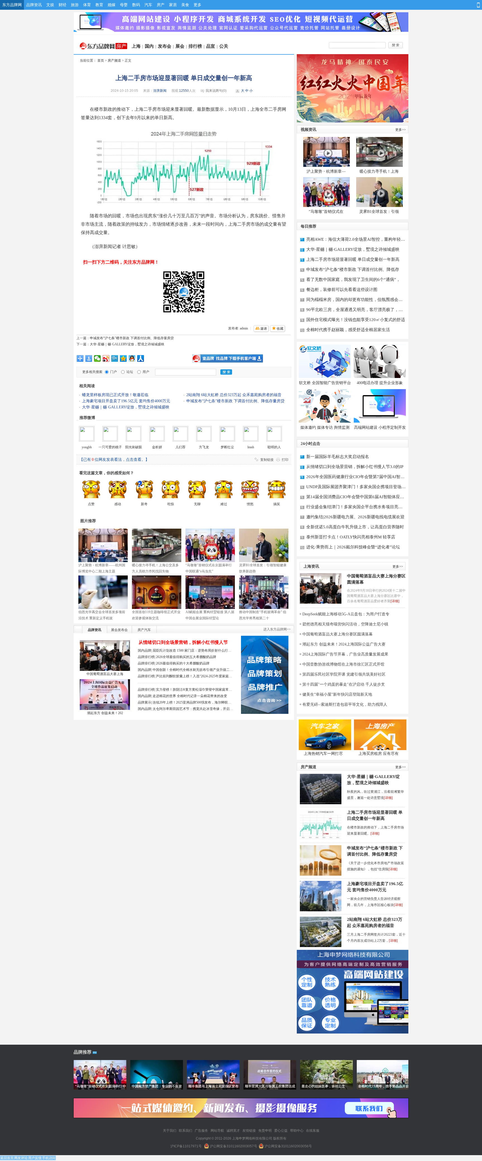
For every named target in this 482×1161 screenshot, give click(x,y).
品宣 (210, 46)
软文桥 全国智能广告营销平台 (325, 383)
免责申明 (265, 1131)
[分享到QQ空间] (123, 358)
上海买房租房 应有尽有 (378, 753)
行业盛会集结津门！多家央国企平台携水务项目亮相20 (354, 507)
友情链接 (249, 1131)
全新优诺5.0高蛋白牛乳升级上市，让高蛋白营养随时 (355, 527)
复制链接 (267, 460)
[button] (416, 5)
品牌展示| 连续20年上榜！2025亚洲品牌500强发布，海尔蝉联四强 (184, 703)
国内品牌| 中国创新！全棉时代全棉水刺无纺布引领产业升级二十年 (185, 670)
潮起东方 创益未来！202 (105, 713)
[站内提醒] (451, 5)
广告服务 (201, 1131)
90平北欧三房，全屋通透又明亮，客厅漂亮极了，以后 (354, 310)
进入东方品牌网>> (277, 629)
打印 (285, 460)
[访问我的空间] (441, 5)
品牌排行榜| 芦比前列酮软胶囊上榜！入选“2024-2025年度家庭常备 (185, 677)
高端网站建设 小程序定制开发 (380, 427)
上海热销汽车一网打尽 (323, 753)
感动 (117, 504)
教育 (99, 5)
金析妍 (157, 447)
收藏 (280, 329)
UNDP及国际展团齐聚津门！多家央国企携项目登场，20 (356, 487)
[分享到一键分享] (88, 358)
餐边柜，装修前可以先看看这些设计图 (341, 289)
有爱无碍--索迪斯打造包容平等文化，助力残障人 (344, 704)
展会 (179, 46)
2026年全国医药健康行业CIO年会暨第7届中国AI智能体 (355, 477)
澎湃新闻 (160, 91)
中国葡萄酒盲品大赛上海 (104, 674)
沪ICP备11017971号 (186, 1146)
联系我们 (185, 1131)
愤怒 (250, 504)
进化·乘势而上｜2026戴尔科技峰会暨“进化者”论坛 (353, 547)
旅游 (75, 5)
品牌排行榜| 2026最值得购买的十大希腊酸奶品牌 (173, 663)
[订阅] (461, 5)
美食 (185, 5)
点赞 (91, 504)
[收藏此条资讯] (471, 5)
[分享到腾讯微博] (114, 358)
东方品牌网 (12, 5)
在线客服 (312, 1131)
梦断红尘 (227, 447)
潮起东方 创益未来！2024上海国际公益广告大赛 (343, 644)
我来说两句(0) (216, 91)
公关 (223, 46)
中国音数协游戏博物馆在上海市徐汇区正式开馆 (343, 664)
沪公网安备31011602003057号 (233, 1146)
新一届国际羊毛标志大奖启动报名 (337, 456)
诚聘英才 (233, 1131)
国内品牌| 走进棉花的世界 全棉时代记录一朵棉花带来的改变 (182, 696)
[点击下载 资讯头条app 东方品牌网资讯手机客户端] (227, 358)
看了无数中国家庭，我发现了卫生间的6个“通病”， (353, 279)
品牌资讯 (34, 5)
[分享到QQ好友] (132, 358)
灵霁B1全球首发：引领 (379, 211)
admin (244, 328)
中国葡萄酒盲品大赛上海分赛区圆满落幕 (376, 579)
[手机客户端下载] (478, 5)
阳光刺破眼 (133, 447)
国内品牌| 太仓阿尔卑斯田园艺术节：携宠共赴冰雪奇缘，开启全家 (185, 709)
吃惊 (170, 504)
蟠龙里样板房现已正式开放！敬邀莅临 (115, 395)
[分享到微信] (97, 358)
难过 (223, 504)
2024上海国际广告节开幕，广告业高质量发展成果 (345, 654)
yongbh (87, 447)
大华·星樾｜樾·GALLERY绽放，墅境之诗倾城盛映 (127, 344)
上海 (136, 46)
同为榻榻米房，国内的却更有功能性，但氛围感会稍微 (354, 300)
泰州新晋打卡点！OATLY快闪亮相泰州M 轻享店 (350, 537)
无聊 (197, 504)
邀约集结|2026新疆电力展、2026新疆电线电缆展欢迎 (355, 517)
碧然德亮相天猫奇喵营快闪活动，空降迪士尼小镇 (345, 624)
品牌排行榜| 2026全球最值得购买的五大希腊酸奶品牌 (177, 657)
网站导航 (217, 1131)
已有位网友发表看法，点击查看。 (114, 459)
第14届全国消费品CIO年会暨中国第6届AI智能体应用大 (355, 497)
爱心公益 (281, 1131)
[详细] (395, 601)
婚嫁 (111, 5)
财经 (62, 5)
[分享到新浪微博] (106, 358)
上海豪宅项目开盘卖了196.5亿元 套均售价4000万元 (126, 401)
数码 (136, 5)
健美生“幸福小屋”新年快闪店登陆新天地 (337, 694)
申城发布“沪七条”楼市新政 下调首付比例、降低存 (352, 269)
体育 (87, 5)
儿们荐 (180, 447)
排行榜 (195, 46)
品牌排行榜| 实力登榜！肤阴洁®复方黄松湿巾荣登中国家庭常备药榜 (185, 690)
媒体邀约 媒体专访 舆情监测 (325, 427)
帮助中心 (296, 1131)
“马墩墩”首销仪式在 (326, 211)
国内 (149, 46)
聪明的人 (274, 447)
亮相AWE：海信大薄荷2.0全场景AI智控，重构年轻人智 (355, 240)
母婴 (124, 5)
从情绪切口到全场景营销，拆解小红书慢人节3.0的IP (354, 466)
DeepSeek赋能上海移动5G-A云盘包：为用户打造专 (345, 614)
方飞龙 (204, 447)
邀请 (263, 329)
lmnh (250, 447)
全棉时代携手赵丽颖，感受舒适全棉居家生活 (348, 329)
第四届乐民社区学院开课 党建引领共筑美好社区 (343, 674)
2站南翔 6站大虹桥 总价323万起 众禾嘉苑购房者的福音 (233, 395)
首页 (100, 60)
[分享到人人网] (140, 358)
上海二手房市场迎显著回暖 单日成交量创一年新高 (352, 259)
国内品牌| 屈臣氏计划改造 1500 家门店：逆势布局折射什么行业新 (184, 651)
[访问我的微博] (432, 5)
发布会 (164, 46)
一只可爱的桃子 (110, 447)
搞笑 (276, 504)
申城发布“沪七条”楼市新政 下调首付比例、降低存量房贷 (132, 338)
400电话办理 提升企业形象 (380, 383)
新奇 (144, 504)
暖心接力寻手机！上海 (379, 171)
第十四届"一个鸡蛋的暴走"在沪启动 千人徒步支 (343, 684)
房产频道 (114, 60)
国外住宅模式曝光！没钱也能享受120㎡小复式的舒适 (355, 319)
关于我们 (169, 1131)
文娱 (50, 5)
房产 (161, 5)
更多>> (400, 130)
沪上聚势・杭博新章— (326, 171)
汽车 (148, 5)
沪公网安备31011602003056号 (288, 1146)
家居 (173, 5)
